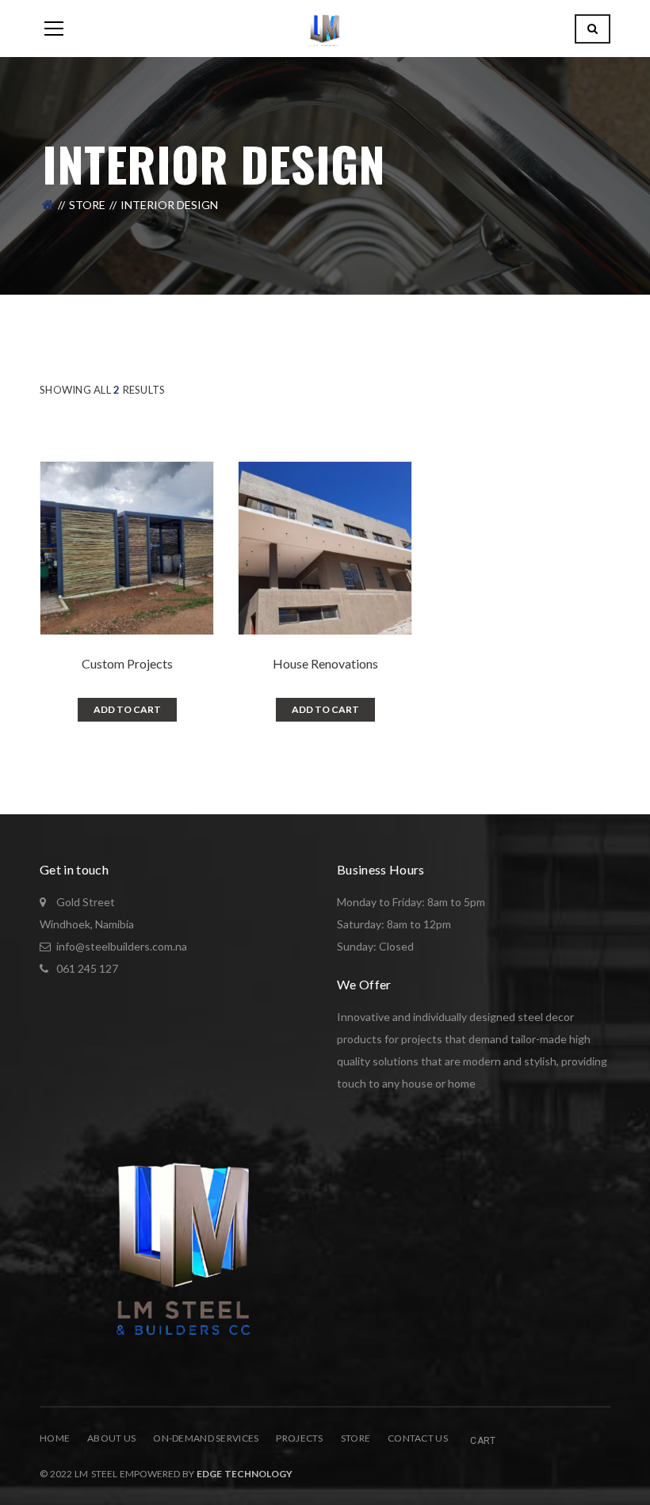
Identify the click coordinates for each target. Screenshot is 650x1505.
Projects (299, 1438)
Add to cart (127, 709)
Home (55, 1438)
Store (87, 204)
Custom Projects (127, 663)
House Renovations (325, 663)
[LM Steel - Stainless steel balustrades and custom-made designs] (325, 28)
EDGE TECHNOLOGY (244, 1474)
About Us (111, 1438)
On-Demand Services (205, 1438)
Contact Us (418, 1438)
